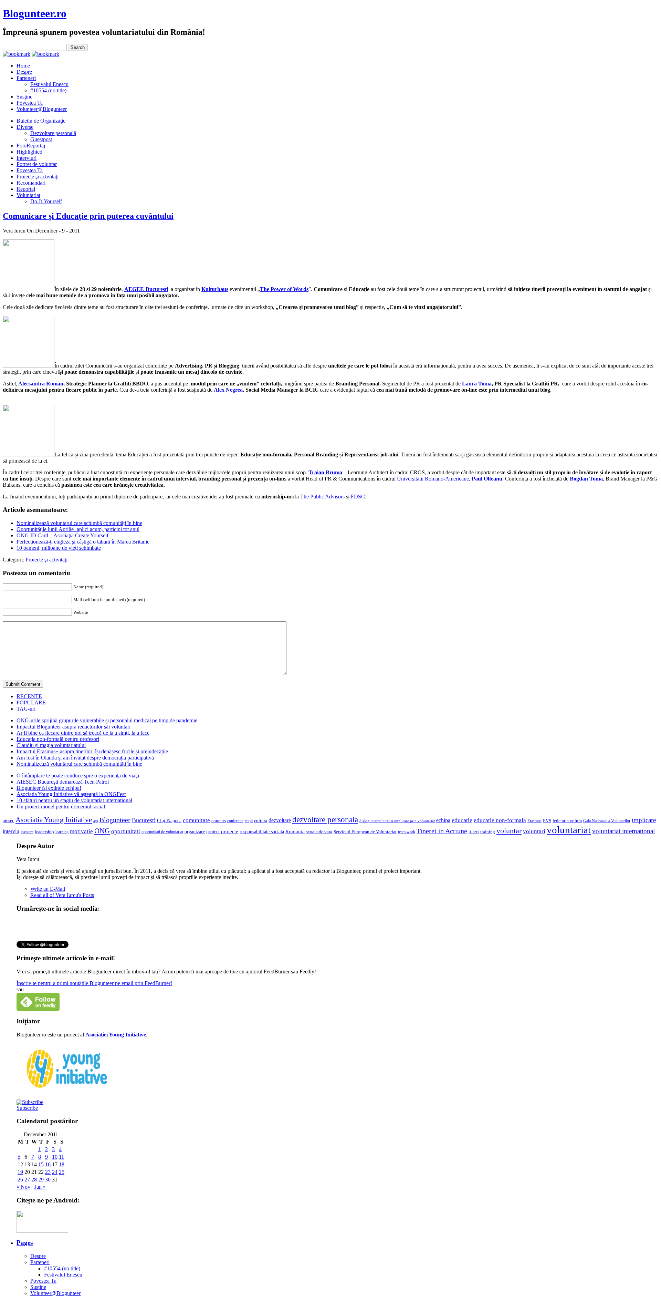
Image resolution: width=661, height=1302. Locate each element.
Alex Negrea (228, 390)
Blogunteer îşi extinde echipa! (49, 788)
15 (41, 1164)
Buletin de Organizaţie (41, 121)
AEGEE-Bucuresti (146, 289)
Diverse (25, 127)
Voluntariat (28, 195)
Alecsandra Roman (40, 383)
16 (48, 1164)
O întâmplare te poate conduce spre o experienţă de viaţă (78, 775)
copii (249, 820)
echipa (443, 820)
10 (54, 1157)
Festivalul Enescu (49, 84)
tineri (474, 831)
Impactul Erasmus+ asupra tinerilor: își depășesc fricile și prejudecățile (92, 751)
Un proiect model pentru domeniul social (61, 806)
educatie (462, 820)
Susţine (24, 97)
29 (41, 1179)
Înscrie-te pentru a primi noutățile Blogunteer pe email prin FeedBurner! (94, 983)
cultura (260, 820)
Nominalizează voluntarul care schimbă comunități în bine (79, 523)
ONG (102, 831)
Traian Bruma (325, 472)
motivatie (81, 831)
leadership (44, 831)
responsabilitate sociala (262, 831)
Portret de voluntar (37, 164)
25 (61, 1172)
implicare (644, 820)
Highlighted (29, 152)
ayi (95, 821)
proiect (213, 831)
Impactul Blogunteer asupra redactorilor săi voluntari (73, 727)
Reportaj (26, 189)
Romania (295, 831)
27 (27, 1179)
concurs (218, 820)
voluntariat (569, 829)
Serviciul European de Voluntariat (365, 831)
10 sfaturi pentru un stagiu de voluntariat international (74, 800)
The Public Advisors (322, 496)
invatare (27, 831)
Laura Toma (477, 383)
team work (406, 831)
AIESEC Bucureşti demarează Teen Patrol (63, 782)
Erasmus (534, 821)
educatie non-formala (500, 820)
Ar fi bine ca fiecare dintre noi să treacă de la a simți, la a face (83, 733)
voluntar (509, 831)
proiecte (229, 831)
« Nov (23, 1187)
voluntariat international (623, 831)
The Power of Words (284, 289)
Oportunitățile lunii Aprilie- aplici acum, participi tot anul (78, 529)
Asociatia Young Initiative (53, 820)
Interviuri (26, 158)
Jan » (40, 1187)
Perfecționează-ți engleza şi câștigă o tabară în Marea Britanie (83, 542)
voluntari (534, 831)
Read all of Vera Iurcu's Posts (62, 895)
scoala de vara (319, 831)
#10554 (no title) (48, 90)
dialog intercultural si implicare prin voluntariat (397, 821)
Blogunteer (114, 820)
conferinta (235, 821)
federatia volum (567, 820)
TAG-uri (26, 709)
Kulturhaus (214, 289)
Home (23, 66)
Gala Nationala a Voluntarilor (606, 820)
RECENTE (29, 696)
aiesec (8, 820)
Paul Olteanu (487, 479)
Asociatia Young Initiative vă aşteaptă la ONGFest (71, 794)
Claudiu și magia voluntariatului (51, 745)
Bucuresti (144, 820)
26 (20, 1179)
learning (62, 831)
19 (20, 1172)
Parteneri (26, 78)
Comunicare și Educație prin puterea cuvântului (88, 215)
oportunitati (125, 831)
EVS (547, 820)
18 (61, 1164)
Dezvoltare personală (53, 133)
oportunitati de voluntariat (162, 831)
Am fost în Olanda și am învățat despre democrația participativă (85, 758)
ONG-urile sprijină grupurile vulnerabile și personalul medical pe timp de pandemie (107, 720)
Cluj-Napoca (169, 820)
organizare (195, 831)
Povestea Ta (30, 103)
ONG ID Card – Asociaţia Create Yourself (62, 535)
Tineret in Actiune (442, 831)
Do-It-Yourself (46, 201)
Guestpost (41, 139)
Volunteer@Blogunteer (42, 109)
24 (54, 1172)
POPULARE (31, 702)
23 (48, 1172)
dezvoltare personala (325, 819)
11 (61, 1157)
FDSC (358, 496)
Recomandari (31, 183)
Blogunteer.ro (34, 13)
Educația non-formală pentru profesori (58, 739)
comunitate (196, 820)
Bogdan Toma (586, 479)
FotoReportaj (31, 145)
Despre (24, 72)
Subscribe (27, 1108)
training (487, 831)
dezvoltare (280, 820)
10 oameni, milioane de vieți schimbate (59, 548)
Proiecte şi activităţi (38, 176)
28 (34, 1179)
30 (48, 1179)
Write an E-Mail (47, 889)
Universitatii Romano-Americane (433, 479)
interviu (11, 831)
